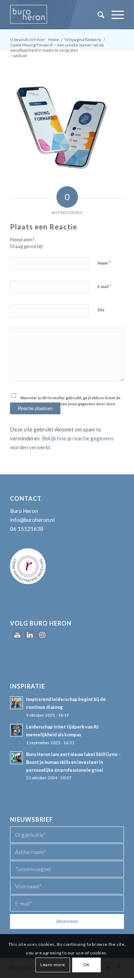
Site (101, 309)
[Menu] (114, 14)
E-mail (104, 286)
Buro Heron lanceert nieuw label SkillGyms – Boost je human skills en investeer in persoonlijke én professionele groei (73, 761)
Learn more (52, 964)
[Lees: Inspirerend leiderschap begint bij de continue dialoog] (16, 702)
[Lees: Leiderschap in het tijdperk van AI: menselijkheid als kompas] (16, 730)
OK (86, 964)
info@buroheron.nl (32, 520)
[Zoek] (97, 14)
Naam (104, 263)
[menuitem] (97, 14)
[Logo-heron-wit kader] (55, 14)
